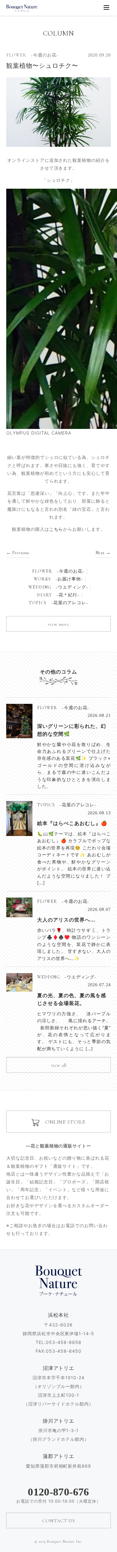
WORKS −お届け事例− (58, 579)
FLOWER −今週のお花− (58, 571)
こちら (56, 529)
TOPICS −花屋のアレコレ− (58, 602)
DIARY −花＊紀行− (58, 595)
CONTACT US (58, 1521)
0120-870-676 (58, 1492)
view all (58, 1065)
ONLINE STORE (62, 1121)
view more (58, 624)
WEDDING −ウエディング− (58, 587)
